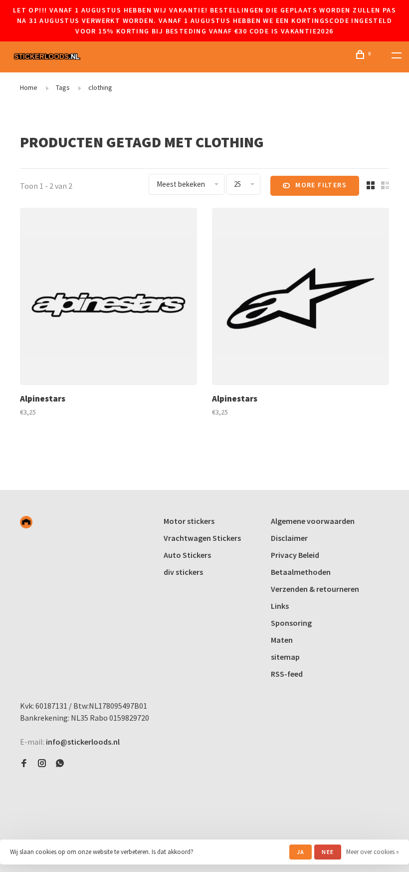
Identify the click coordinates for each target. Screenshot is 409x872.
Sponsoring (291, 623)
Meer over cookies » (372, 852)
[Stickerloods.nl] (26, 522)
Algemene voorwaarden (313, 521)
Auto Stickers (187, 555)
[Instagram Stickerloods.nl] (42, 764)
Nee (328, 852)
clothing (100, 87)
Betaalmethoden (301, 572)
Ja (300, 852)
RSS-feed (287, 674)
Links (280, 606)
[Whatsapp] (60, 764)
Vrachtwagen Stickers (202, 538)
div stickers (183, 572)
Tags (63, 87)
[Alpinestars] (108, 298)
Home (28, 87)
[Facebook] (24, 764)
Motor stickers (189, 521)
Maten (282, 640)
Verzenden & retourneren (315, 589)
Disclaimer (289, 538)
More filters (321, 184)
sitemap (285, 657)
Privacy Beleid (295, 555)
